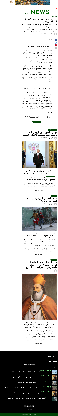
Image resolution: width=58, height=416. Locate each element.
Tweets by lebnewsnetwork (29, 364)
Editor (51, 34)
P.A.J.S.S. (50, 138)
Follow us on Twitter (50, 176)
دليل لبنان (27, 409)
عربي (31, 409)
